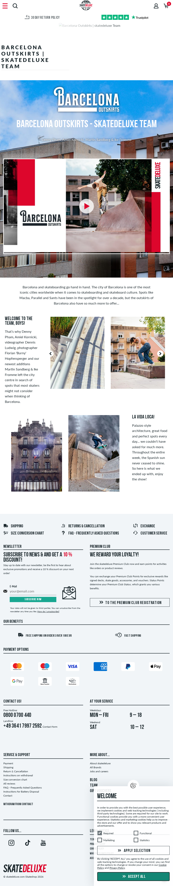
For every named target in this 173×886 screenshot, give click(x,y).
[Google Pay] (17, 682)
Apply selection (136, 851)
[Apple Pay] (155, 667)
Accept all (136, 877)
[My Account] (156, 6)
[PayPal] (128, 667)
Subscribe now (33, 599)
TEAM (93, 785)
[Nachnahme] (72, 682)
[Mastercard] (17, 667)
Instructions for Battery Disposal (21, 791)
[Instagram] (11, 843)
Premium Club (100, 547)
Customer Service (154, 533)
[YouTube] (43, 843)
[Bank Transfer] (45, 682)
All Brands (95, 767)
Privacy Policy (117, 868)
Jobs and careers (99, 771)
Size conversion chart (27, 533)
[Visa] (72, 667)
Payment (8, 763)
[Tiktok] (27, 843)
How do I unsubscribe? (48, 611)
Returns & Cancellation (86, 526)
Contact (7, 795)
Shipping (17, 526)
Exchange (148, 526)
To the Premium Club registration (133, 603)
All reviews (9, 783)
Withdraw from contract (18, 804)
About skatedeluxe (100, 763)
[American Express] (100, 667)
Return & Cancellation (15, 771)
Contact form (50, 726)
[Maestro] (45, 667)
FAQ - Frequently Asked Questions (93, 533)
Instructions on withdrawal (18, 775)
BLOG (93, 780)
